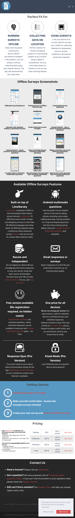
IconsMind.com (35, 504)
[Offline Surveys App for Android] (6, 6)
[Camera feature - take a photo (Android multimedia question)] (60, 118)
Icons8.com (25, 504)
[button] (69, 6)
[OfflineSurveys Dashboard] (15, 96)
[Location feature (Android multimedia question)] (15, 164)
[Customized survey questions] (60, 96)
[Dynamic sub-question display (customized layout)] (15, 118)
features (15, 234)
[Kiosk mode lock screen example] (37, 118)
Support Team (44, 487)
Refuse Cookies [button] (48, 512)
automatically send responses (21, 370)
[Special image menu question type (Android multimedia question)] (37, 164)
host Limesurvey (12, 280)
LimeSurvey (11, 210)
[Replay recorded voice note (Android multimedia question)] (60, 141)
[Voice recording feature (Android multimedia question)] (37, 141)
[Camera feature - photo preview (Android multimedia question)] (15, 141)
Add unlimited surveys (18, 319)
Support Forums (30, 482)
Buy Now (68, 432)
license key (9, 430)
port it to (57, 413)
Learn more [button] (45, 507)
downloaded (25, 216)
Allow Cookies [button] (63, 512)
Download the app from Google (29, 393)
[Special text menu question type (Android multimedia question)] (60, 164)
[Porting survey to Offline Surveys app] (37, 96)
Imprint (7, 504)
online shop (44, 470)
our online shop (56, 325)
